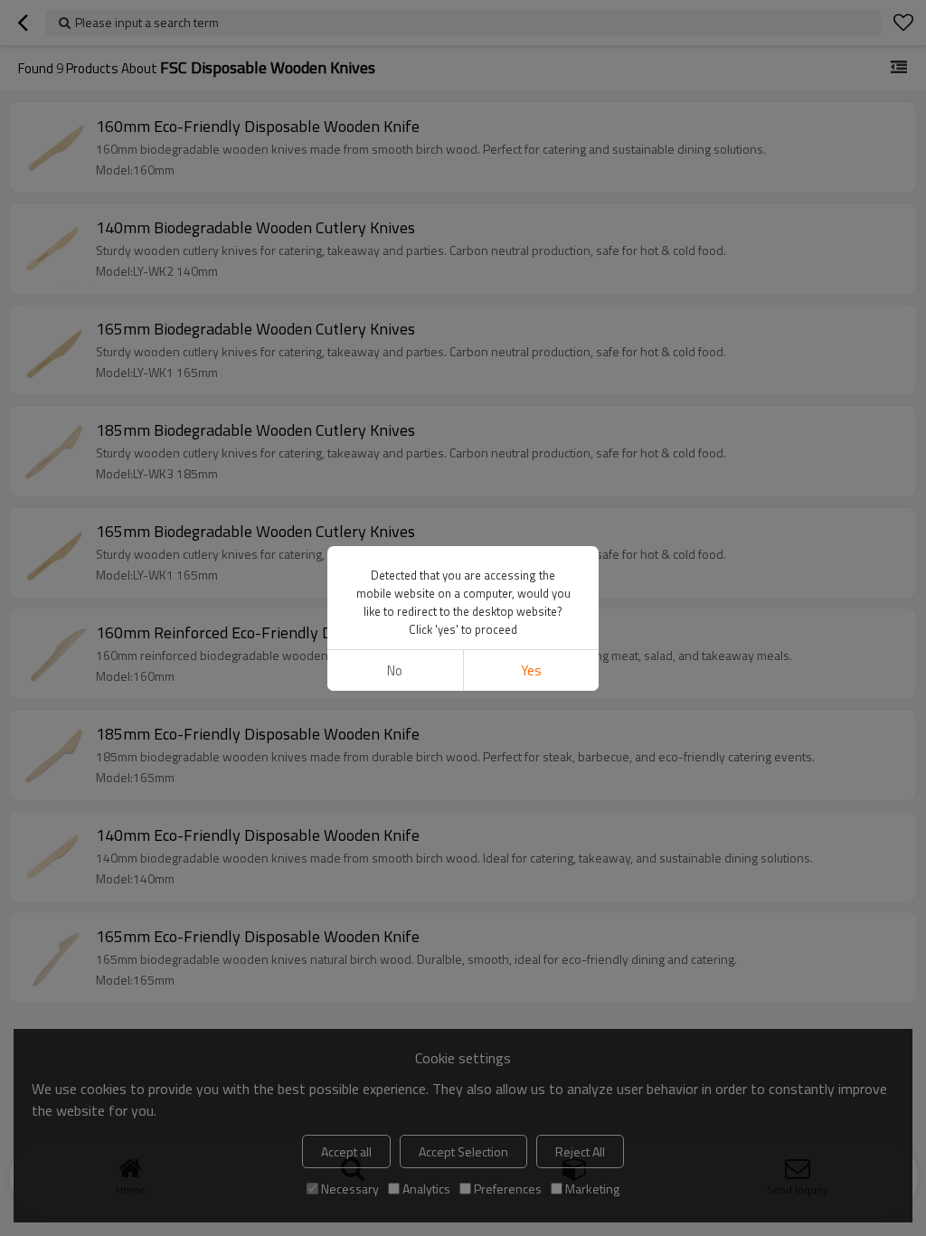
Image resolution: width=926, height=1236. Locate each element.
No (394, 670)
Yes (531, 670)
